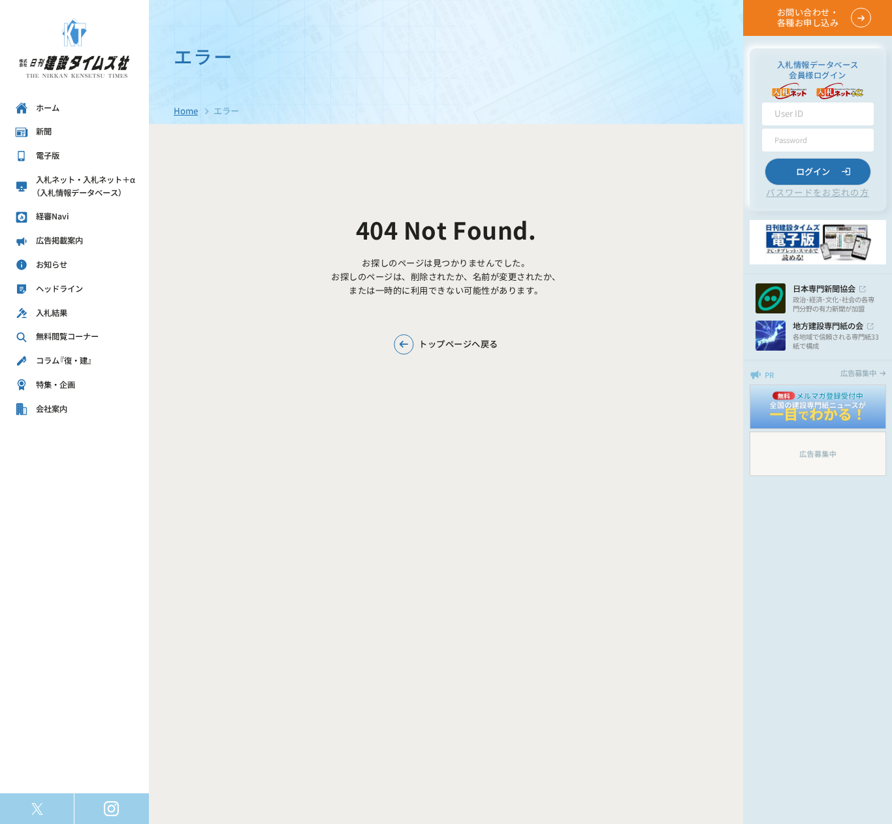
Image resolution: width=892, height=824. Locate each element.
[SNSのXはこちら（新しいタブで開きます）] (37, 808)
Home (186, 110)
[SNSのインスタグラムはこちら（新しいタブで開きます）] (111, 808)
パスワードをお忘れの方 (817, 192)
